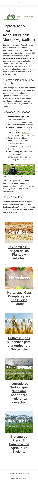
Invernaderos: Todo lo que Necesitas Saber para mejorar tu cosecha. (19, 393)
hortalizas (12, 135)
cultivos (25, 133)
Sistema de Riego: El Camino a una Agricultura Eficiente (19, 444)
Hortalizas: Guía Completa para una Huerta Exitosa (19, 298)
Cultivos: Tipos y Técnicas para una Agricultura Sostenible (19, 343)
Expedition (26, 473)
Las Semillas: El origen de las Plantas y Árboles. (19, 252)
